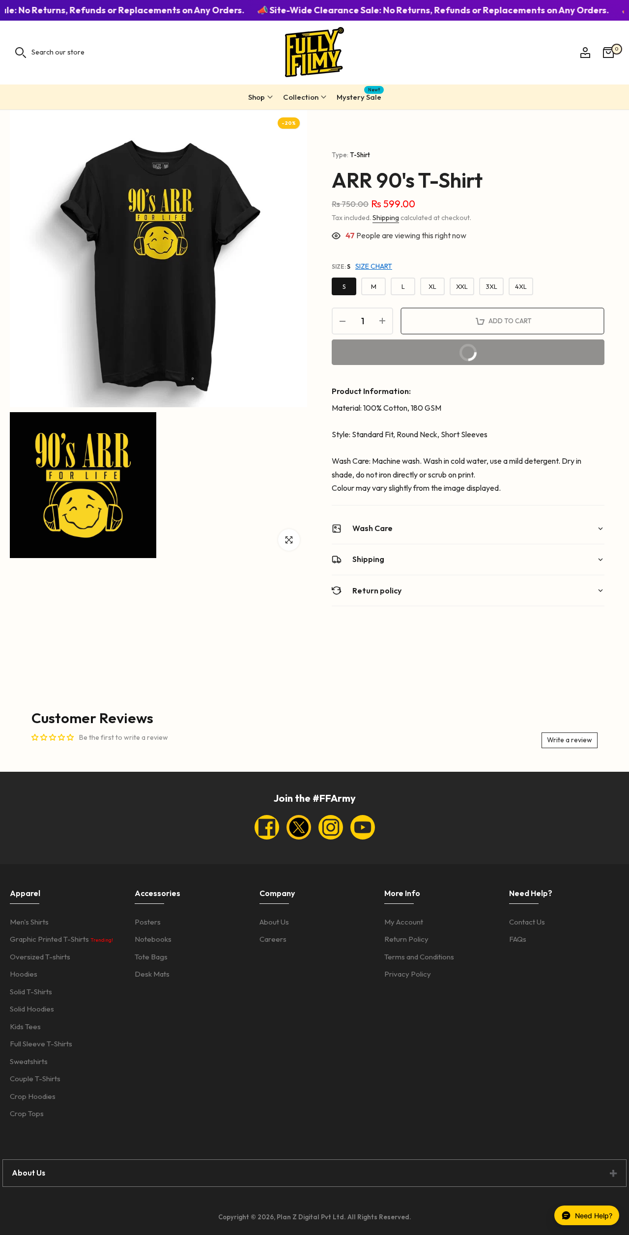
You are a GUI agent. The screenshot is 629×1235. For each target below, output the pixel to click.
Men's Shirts (29, 921)
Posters (148, 921)
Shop (256, 97)
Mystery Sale (359, 95)
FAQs (517, 939)
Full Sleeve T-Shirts (41, 1043)
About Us (274, 921)
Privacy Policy (407, 974)
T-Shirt (360, 155)
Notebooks (153, 939)
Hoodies (23, 974)
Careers (272, 939)
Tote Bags (151, 956)
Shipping (385, 217)
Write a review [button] (569, 739)
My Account (403, 921)
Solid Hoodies (32, 1008)
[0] (608, 52)
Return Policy (406, 939)
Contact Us (527, 921)
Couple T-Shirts (35, 1078)
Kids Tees (25, 1026)
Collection (300, 97)
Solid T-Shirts (31, 991)
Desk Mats (152, 974)
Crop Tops (27, 1113)
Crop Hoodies (33, 1096)
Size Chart (373, 266)
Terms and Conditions (419, 956)
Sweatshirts (29, 1061)
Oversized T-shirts (40, 956)
